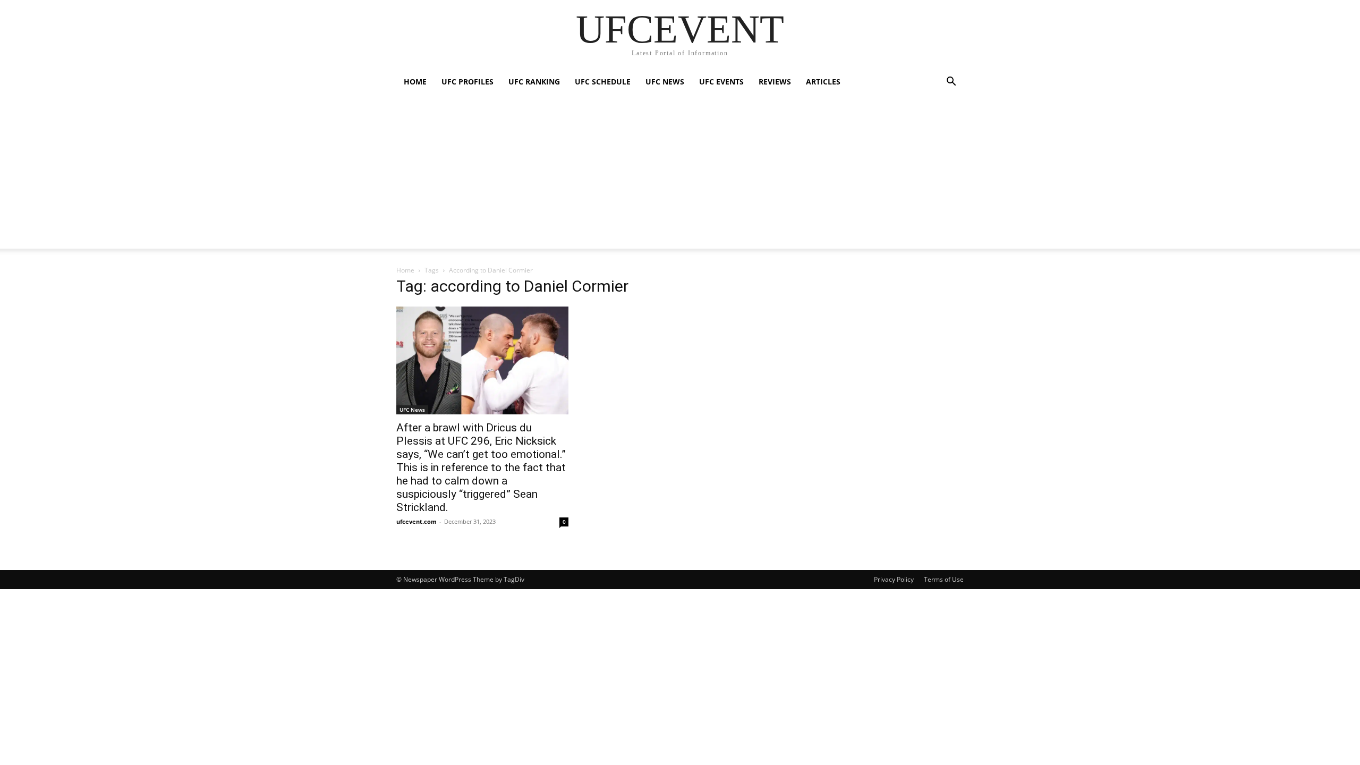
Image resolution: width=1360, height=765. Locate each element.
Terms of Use (944, 579)
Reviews (775, 81)
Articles (823, 81)
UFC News (664, 81)
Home (415, 81)
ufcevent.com (416, 521)
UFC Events (721, 81)
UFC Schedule (603, 81)
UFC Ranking (534, 81)
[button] (951, 83)
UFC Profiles (467, 81)
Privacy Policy (894, 579)
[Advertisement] (680, 174)
